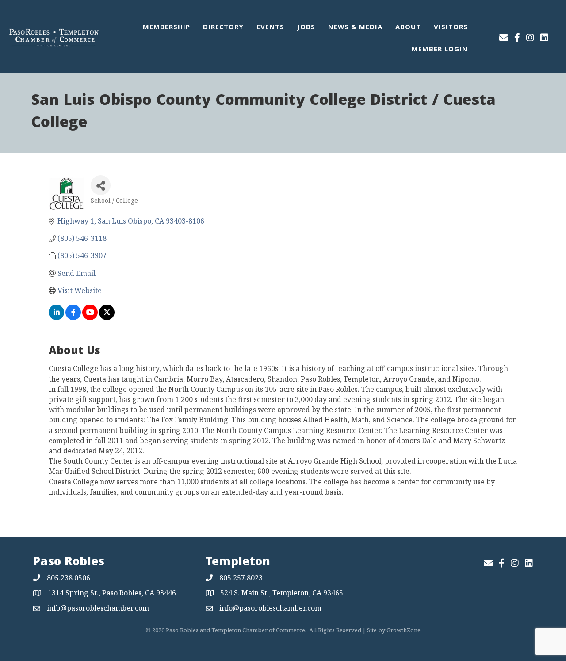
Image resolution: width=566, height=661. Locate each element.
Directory (223, 28)
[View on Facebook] (73, 317)
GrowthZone (403, 630)
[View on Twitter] (107, 317)
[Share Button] (101, 185)
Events (270, 28)
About (408, 28)
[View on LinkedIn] (56, 317)
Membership (166, 28)
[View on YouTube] (90, 317)
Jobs (306, 28)
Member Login (440, 50)
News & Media (355, 28)
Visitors (451, 28)
